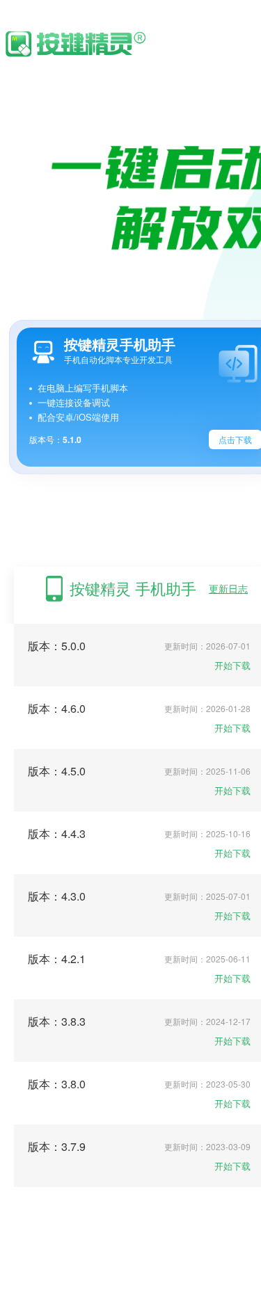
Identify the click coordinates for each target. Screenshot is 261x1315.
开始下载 (232, 665)
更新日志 (228, 588)
